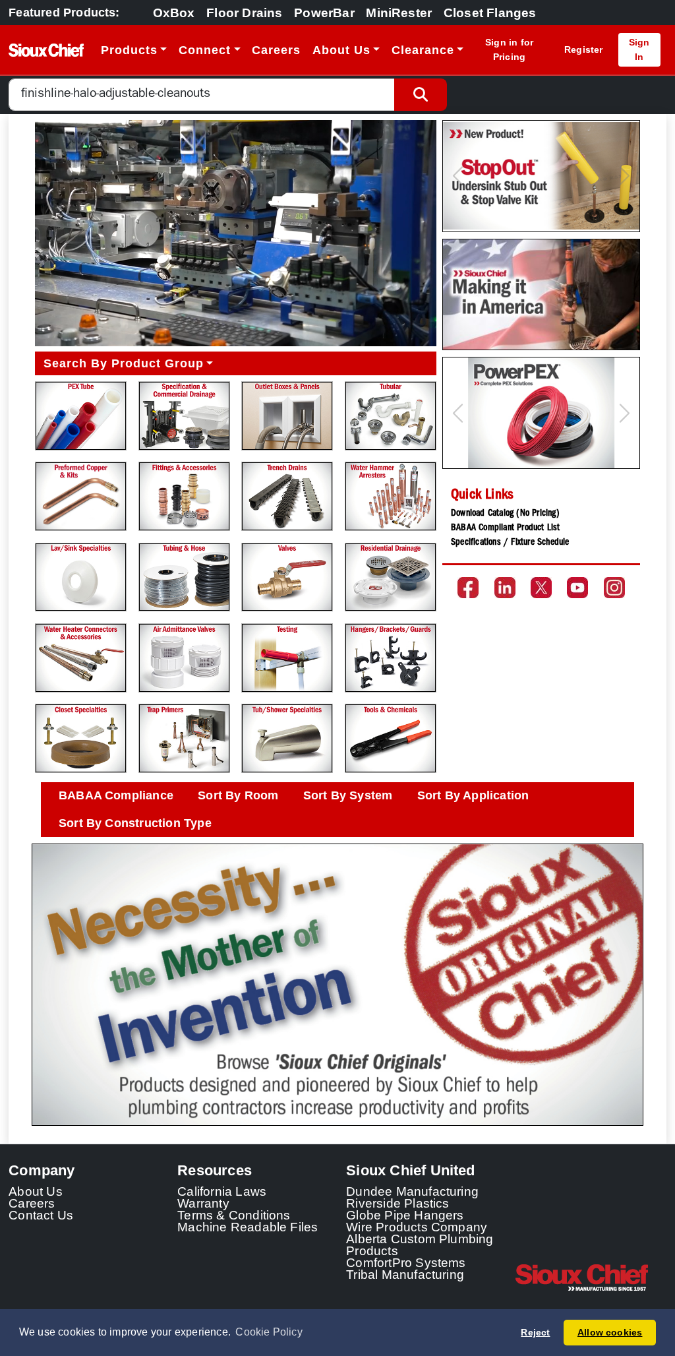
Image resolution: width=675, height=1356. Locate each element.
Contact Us (41, 1215)
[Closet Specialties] (81, 738)
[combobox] (202, 94)
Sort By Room (238, 795)
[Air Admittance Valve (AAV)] (184, 658)
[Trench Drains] (287, 496)
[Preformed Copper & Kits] (81, 496)
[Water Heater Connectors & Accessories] (81, 658)
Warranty (203, 1203)
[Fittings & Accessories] (184, 496)
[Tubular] (390, 416)
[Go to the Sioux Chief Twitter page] (541, 587)
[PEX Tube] (81, 416)
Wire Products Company (416, 1226)
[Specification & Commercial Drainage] (184, 416)
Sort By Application (473, 795)
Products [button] (129, 50)
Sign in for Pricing (509, 49)
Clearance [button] (423, 50)
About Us (36, 1191)
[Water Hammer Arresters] (390, 496)
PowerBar (324, 12)
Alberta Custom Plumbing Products (419, 1244)
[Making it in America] (541, 294)
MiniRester (399, 12)
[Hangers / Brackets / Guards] (390, 658)
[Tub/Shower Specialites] (287, 738)
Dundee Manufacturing (412, 1191)
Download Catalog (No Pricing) (505, 513)
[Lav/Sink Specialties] (81, 577)
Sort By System (348, 795)
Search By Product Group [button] (124, 363)
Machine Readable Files (247, 1226)
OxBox (174, 12)
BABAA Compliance (116, 795)
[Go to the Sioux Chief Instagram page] (614, 587)
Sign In (639, 49)
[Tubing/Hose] (184, 577)
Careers (276, 50)
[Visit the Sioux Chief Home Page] (590, 1277)
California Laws (221, 1191)
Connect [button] (205, 50)
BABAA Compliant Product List (505, 528)
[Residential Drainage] (390, 577)
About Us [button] (341, 50)
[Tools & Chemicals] (390, 738)
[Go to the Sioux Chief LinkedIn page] (504, 587)
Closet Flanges (490, 12)
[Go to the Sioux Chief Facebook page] (468, 587)
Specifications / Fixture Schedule (510, 542)
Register (583, 49)
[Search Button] (420, 94)
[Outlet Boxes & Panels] (287, 416)
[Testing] (287, 658)
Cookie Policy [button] (269, 1332)
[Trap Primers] (184, 738)
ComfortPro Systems (406, 1262)
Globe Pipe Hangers (405, 1215)
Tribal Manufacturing (405, 1274)
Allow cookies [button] (610, 1332)
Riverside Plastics (398, 1203)
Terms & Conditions (234, 1215)
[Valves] (287, 577)
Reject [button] (535, 1332)
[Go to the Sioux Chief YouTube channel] (577, 587)
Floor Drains (244, 12)
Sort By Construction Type (135, 823)
